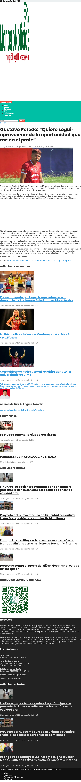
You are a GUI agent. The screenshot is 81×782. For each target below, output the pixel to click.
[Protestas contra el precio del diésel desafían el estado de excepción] (6, 560)
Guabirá (17, 260)
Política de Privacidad (13, 777)
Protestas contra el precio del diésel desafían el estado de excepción (39, 567)
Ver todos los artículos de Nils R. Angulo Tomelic (22, 410)
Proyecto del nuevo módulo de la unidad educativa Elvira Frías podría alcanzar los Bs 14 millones (37, 516)
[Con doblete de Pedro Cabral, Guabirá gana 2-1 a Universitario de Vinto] (17, 366)
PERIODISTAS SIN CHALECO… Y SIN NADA (28, 457)
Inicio (6, 106)
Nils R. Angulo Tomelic (44, 146)
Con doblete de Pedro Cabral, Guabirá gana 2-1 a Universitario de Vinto (35, 373)
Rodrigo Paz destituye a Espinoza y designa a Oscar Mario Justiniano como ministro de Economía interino (38, 541)
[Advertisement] (40, 87)
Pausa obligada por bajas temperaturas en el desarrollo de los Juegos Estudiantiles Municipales (36, 298)
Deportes (7, 109)
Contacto (8, 779)
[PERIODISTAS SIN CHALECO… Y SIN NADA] (6, 451)
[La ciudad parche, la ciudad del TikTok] (6, 429)
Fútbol (11, 260)
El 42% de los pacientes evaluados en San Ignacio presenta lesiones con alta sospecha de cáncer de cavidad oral (36, 490)
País (5, 110)
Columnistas (9, 114)
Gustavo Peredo (28, 260)
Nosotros (7, 115)
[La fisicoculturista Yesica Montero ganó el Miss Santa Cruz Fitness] (17, 329)
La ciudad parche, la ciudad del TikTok (28, 435)
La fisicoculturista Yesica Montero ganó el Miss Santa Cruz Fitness (38, 336)
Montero (7, 107)
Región (6, 112)
